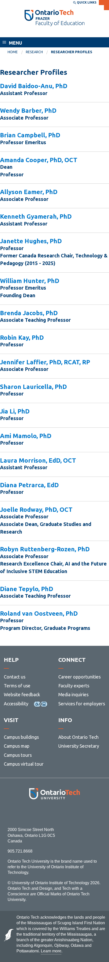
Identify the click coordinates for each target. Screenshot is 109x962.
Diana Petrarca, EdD (29, 485)
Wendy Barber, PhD (28, 110)
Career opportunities (79, 676)
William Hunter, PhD (29, 280)
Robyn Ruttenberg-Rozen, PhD (45, 549)
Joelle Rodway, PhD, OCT (36, 509)
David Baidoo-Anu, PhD (33, 86)
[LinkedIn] (65, 813)
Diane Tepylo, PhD (26, 589)
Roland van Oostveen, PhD (39, 613)
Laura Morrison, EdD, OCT (38, 460)
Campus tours (18, 755)
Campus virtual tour (24, 763)
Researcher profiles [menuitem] (71, 52)
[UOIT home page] (54, 18)
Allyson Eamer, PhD (29, 191)
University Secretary (78, 745)
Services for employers (81, 703)
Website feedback (22, 694)
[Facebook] (31, 813)
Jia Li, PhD (15, 411)
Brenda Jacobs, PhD (29, 313)
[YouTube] (77, 813)
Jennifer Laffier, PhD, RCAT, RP (45, 362)
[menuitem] (17, 52)
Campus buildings (21, 737)
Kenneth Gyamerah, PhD (36, 216)
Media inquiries (73, 694)
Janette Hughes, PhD (31, 241)
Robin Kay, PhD (22, 337)
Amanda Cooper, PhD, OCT (38, 160)
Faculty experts (73, 685)
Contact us (14, 676)
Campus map (16, 745)
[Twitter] (43, 813)
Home (13, 52)
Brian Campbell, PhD (30, 135)
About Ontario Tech (78, 737)
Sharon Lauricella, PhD (33, 386)
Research (34, 52)
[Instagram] (54, 813)
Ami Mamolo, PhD (25, 435)
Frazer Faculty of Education (40, 32)
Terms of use (17, 685)
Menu (15, 42)
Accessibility (16, 703)
